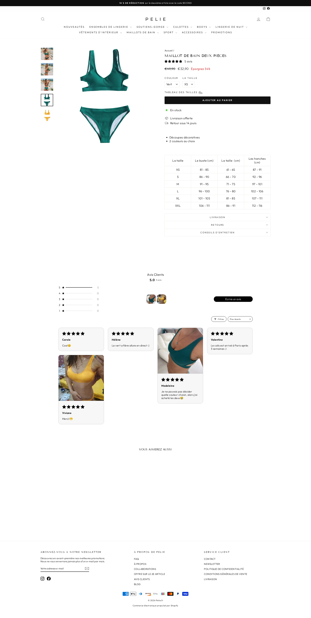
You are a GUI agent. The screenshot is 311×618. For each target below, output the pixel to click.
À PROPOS (140, 563)
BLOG (137, 584)
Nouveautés (74, 26)
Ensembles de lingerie (109, 26)
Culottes (181, 26)
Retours (217, 224)
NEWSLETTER (212, 563)
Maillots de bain (141, 32)
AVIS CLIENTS (142, 579)
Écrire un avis (233, 299)
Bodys (202, 26)
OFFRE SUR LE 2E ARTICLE (149, 574)
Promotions (221, 32)
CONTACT (209, 558)
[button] (174, 61)
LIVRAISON (210, 579)
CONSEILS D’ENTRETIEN (217, 232)
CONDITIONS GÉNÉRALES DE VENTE (225, 574)
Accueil (169, 50)
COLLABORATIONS (145, 568)
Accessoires (193, 32)
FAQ (136, 558)
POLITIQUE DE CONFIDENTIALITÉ (224, 568)
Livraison (217, 217)
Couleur (171, 78)
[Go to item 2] (161, 299)
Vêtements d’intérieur (99, 32)
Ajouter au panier (68, 510)
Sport (169, 32)
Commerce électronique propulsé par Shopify (155, 605)
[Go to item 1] (151, 299)
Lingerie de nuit (230, 26)
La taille (190, 78)
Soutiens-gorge (151, 26)
